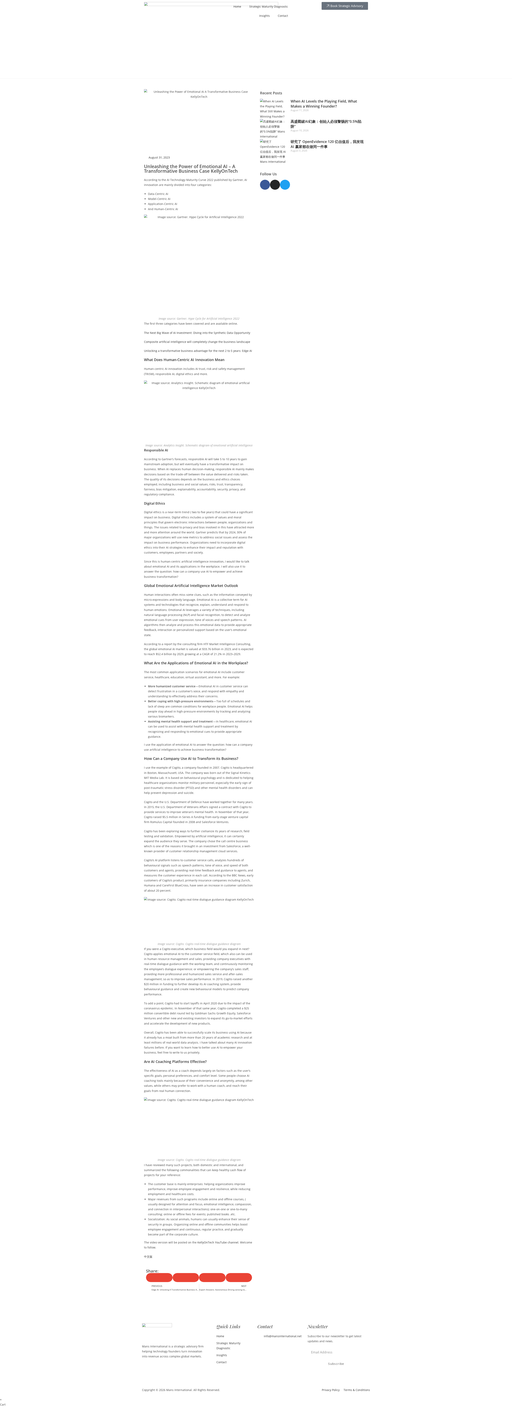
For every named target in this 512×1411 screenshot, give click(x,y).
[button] (159, 1277)
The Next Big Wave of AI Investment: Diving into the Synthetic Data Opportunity (197, 333)
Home (237, 6)
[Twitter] (285, 185)
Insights (264, 16)
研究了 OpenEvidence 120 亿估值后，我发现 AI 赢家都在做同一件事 (327, 144)
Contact (283, 16)
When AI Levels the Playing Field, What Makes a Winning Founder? (324, 104)
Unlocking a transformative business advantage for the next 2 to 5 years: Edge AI (198, 351)
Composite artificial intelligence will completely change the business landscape (197, 342)
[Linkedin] (260, 1346)
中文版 (148, 1256)
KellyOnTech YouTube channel (217, 1242)
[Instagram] (275, 185)
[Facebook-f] (265, 185)
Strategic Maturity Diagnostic (268, 6)
